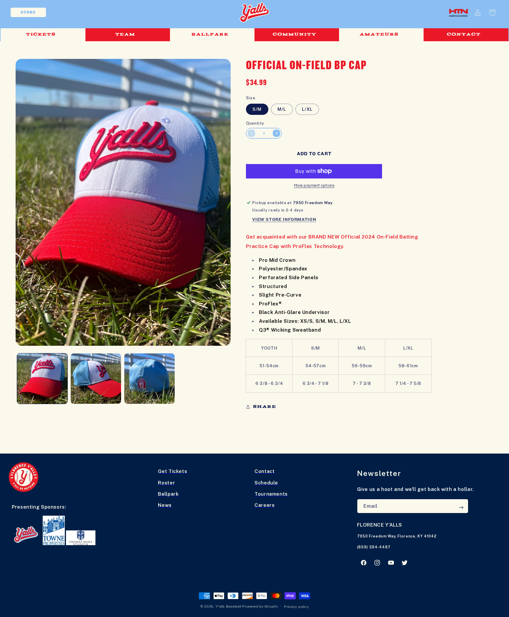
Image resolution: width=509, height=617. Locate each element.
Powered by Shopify (260, 606)
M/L (281, 109)
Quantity (255, 123)
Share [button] (264, 406)
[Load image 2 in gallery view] (96, 378)
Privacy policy (296, 606)
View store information (284, 219)
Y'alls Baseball (228, 606)
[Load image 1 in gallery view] (42, 378)
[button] (43, 34)
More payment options (314, 186)
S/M (257, 109)
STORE (28, 12)
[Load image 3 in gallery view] (149, 378)
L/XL (307, 109)
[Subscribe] (461, 507)
